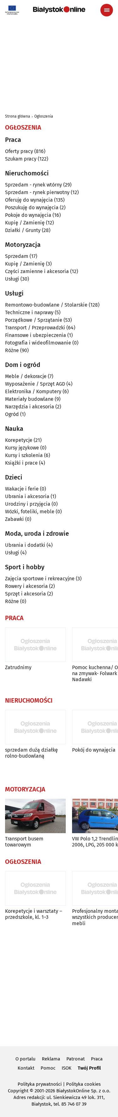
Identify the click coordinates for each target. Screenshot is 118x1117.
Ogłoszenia (43, 116)
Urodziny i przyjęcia (27, 504)
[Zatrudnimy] (35, 644)
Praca (97, 1059)
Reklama (51, 1059)
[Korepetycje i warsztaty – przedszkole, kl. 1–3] (35, 888)
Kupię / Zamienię (25, 223)
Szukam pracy (21, 159)
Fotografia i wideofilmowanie (38, 343)
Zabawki (14, 519)
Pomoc (48, 1068)
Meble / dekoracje (26, 376)
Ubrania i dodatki (25, 545)
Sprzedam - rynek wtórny (33, 185)
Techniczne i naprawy (29, 312)
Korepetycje (18, 440)
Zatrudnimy (18, 667)
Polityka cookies (83, 1084)
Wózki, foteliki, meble (29, 512)
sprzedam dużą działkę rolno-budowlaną (31, 753)
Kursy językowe (22, 448)
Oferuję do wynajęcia (29, 200)
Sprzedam (16, 256)
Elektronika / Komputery (33, 391)
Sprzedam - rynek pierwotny (37, 192)
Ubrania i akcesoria (27, 496)
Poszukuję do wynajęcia (32, 207)
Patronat (75, 1059)
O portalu (25, 1059)
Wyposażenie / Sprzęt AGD (35, 384)
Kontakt (26, 1068)
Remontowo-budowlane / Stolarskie (46, 305)
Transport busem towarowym (24, 842)
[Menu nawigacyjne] (106, 10)
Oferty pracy (19, 151)
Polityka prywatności (40, 1084)
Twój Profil (89, 1068)
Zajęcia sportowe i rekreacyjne (40, 579)
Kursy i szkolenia (24, 455)
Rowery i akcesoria (26, 586)
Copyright (18, 1091)
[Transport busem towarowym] (35, 816)
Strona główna (17, 116)
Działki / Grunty (23, 230)
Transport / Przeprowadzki (35, 328)
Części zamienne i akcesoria (37, 271)
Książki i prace (21, 463)
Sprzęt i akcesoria (25, 594)
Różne (12, 350)
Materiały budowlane (29, 399)
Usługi (12, 279)
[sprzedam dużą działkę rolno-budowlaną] (35, 727)
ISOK (66, 1068)
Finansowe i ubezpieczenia (35, 335)
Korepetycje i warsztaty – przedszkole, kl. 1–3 (33, 914)
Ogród (12, 414)
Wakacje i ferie (22, 489)
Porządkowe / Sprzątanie (33, 320)
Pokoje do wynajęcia (28, 215)
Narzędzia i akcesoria (29, 407)
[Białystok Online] (59, 9)
